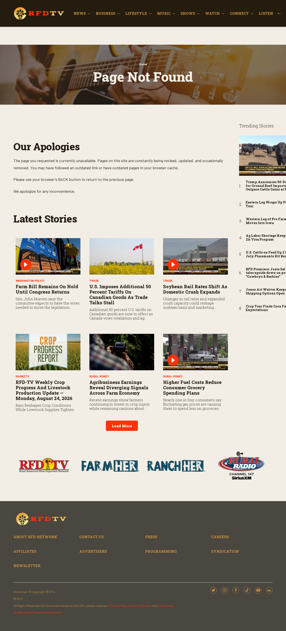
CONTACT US (91, 537)
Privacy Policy (117, 606)
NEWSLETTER (26, 565)
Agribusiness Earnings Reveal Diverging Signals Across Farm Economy (118, 387)
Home (143, 64)
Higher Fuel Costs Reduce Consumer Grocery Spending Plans (192, 387)
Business (105, 13)
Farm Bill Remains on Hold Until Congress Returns (47, 289)
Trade (94, 280)
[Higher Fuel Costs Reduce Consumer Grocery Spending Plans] (195, 352)
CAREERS (220, 537)
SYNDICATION (225, 551)
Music (163, 13)
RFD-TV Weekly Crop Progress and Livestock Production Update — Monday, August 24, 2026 (44, 390)
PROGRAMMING (161, 551)
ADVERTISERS (93, 551)
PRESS (151, 537)
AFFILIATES (24, 551)
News (80, 13)
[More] (89, 13)
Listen (266, 13)
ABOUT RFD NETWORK (35, 537)
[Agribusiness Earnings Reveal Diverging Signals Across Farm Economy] (121, 352)
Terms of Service (139, 606)
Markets (22, 376)
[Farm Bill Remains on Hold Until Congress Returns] (48, 256)
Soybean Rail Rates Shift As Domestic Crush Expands (195, 289)
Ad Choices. (166, 606)
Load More (122, 425)
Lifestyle (136, 13)
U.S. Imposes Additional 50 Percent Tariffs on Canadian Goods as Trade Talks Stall (120, 294)
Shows (188, 13)
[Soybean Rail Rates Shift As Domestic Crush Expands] (195, 256)
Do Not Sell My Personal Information (37, 612)
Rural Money (99, 376)
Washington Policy (30, 280)
